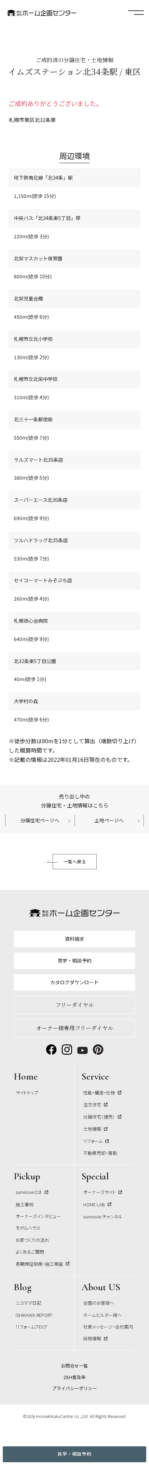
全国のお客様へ (98, 1303)
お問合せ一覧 (74, 1365)
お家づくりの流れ (32, 1240)
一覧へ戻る (74, 861)
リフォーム (93, 1141)
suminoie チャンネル (102, 1216)
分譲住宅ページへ (39, 820)
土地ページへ (109, 820)
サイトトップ (27, 1092)
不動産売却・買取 (100, 1153)
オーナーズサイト (99, 1192)
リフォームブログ (31, 1326)
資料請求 (74, 938)
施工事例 (25, 1204)
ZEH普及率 (74, 1377)
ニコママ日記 (28, 1303)
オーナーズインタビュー (38, 1216)
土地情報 (92, 1129)
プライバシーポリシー (74, 1388)
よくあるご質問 (30, 1251)
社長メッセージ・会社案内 (108, 1326)
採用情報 (92, 1338)
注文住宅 (92, 1104)
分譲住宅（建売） (99, 1116)
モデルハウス (28, 1228)
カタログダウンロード (74, 982)
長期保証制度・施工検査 (39, 1264)
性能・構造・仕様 (99, 1092)
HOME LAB (94, 1204)
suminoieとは (29, 1192)
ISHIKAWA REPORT (34, 1315)
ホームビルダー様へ (102, 1315)
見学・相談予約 (74, 1453)
